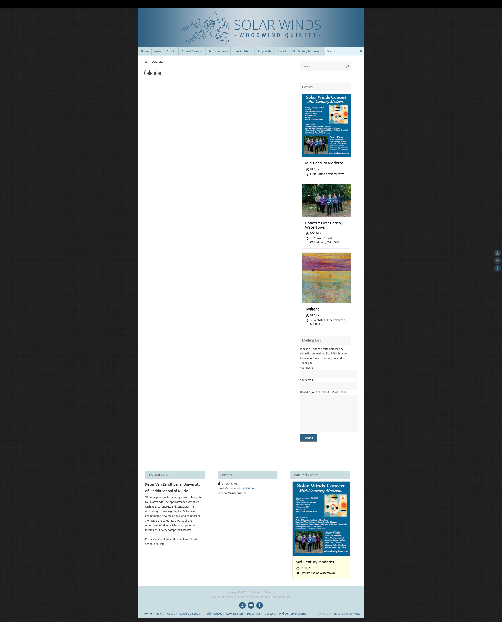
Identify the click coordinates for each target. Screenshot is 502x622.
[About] (497, 253)
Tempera (337, 613)
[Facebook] (497, 268)
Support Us (253, 613)
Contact (270, 613)
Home (148, 613)
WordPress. (353, 613)
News (159, 613)
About (171, 613)
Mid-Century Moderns (292, 613)
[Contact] (497, 260)
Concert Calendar (190, 613)
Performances (213, 613)
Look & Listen (234, 613)
